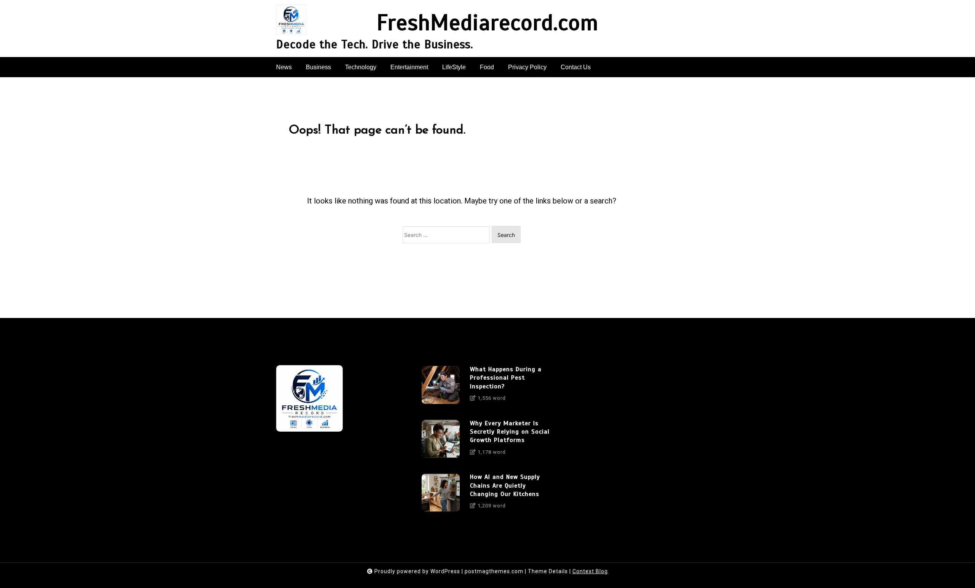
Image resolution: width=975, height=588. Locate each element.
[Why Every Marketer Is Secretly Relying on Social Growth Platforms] (441, 440)
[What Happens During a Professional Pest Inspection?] (441, 386)
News (284, 67)
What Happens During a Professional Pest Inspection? (506, 378)
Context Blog (590, 571)
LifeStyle (454, 67)
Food (487, 67)
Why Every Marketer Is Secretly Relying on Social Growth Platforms (510, 432)
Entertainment (409, 67)
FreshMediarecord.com (487, 23)
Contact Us (576, 67)
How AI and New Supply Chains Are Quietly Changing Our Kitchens (505, 485)
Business (318, 67)
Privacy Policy (527, 67)
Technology (360, 67)
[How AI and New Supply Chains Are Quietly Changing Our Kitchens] (441, 494)
